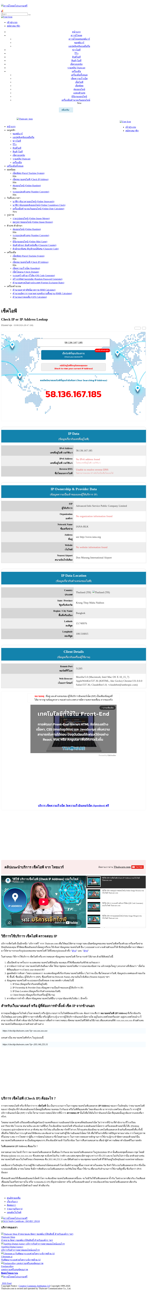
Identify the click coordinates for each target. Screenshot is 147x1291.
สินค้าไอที (76, 60)
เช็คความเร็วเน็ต (79, 78)
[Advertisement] (73, 413)
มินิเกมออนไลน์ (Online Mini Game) (30, 241)
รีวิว (76, 53)
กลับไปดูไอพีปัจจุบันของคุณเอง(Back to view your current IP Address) (73, 367)
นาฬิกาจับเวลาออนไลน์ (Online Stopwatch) (33, 201)
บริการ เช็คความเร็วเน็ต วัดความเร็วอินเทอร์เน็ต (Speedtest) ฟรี (73, 805)
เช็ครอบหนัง (76, 64)
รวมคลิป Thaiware (76, 68)
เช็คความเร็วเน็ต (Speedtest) (26, 268)
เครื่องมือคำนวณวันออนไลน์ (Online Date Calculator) (38, 208)
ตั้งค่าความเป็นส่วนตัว (12, 1280)
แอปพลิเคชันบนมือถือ (79, 46)
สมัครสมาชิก (13, 26)
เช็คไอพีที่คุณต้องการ (84, 354)
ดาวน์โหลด (76, 35)
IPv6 (86, 951)
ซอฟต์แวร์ (79, 42)
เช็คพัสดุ (79, 85)
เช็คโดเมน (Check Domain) (26, 272)
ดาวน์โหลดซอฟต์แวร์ (79, 39)
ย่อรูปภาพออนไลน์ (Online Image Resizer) (33, 222)
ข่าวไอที (76, 50)
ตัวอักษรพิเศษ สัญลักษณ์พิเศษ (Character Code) (36, 249)
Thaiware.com (122, 866)
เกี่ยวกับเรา (12, 1201)
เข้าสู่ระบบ (12, 22)
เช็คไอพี (79, 82)
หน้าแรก (76, 32)
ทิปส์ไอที (76, 57)
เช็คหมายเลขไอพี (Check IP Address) (30, 179)
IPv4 (74, 951)
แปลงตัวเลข (79, 93)
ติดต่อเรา (11, 1205)
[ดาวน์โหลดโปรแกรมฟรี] (14, 6)
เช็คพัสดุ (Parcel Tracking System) (28, 173)
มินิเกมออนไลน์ (79, 96)
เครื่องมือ (76, 71)
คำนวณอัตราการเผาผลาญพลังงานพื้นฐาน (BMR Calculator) (42, 293)
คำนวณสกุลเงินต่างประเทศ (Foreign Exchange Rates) (38, 282)
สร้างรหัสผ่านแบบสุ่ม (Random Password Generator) (37, 279)
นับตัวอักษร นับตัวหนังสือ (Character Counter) (34, 245)
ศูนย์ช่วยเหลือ (14, 1198)
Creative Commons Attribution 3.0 (34, 1286)
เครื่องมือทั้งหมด (79, 75)
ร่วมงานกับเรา (14, 1209)
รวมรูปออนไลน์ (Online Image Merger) (31, 218)
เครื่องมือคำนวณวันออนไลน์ (76, 100)
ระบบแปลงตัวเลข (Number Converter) (31, 192)
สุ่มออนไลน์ (79, 89)
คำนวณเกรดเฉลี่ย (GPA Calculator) (30, 297)
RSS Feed (6, 1283)
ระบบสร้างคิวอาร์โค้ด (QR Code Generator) (34, 275)
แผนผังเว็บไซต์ (14, 1212)
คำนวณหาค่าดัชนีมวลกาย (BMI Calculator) (34, 290)
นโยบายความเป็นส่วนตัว (38, 1280)
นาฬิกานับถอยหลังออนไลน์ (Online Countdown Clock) (39, 205)
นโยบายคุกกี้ (59, 1280)
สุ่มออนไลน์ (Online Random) (27, 185)
